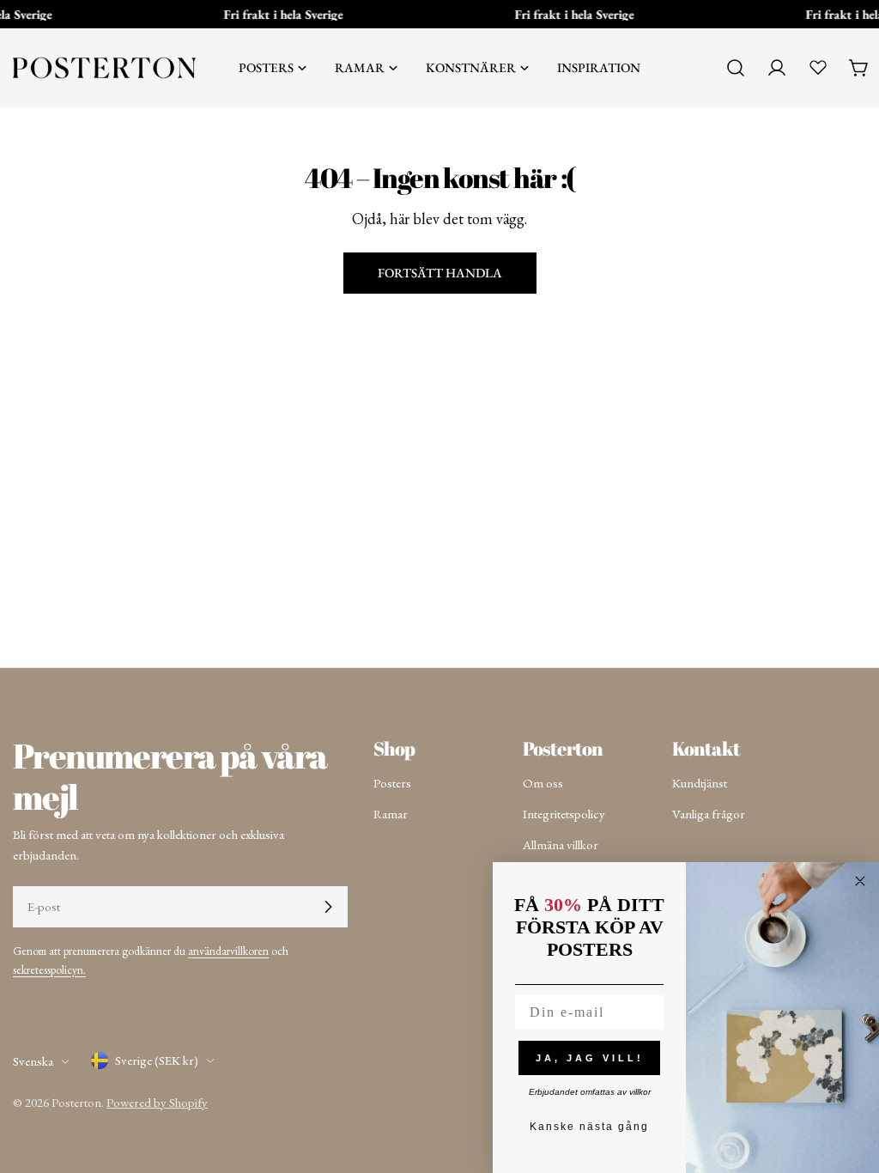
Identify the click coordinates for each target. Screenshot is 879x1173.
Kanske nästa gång (589, 1127)
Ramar (390, 813)
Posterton (76, 1102)
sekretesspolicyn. (49, 969)
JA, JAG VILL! (590, 1058)
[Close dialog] (860, 881)
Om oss (543, 783)
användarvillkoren (228, 950)
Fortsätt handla (440, 272)
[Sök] (735, 68)
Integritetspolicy (564, 813)
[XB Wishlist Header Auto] (818, 67)
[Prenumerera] (328, 907)
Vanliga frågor (708, 813)
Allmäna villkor (560, 844)
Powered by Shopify (157, 1102)
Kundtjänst (699, 783)
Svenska (33, 1061)
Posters (392, 783)
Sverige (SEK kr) (156, 1060)
